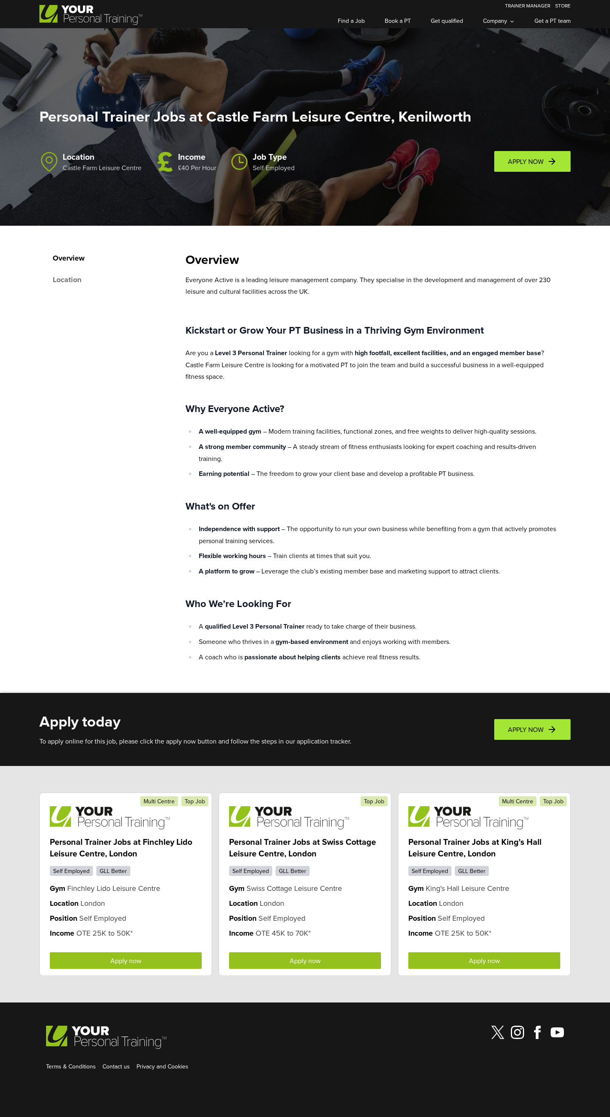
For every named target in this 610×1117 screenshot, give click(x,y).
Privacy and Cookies (162, 1066)
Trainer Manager (527, 5)
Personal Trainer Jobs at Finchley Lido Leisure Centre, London (121, 847)
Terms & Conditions (71, 1066)
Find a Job (351, 21)
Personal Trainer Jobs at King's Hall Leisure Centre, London (475, 847)
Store (563, 5)
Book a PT (398, 21)
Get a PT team (552, 21)
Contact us (116, 1066)
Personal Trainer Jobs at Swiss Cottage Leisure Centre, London (302, 847)
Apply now (126, 960)
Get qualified (447, 21)
